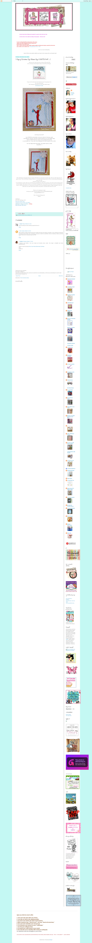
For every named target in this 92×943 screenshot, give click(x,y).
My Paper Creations (71, 294)
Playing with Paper (70, 470)
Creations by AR (70, 460)
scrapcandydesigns (71, 508)
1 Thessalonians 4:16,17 (33, 46)
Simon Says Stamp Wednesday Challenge (36, 246)
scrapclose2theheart (71, 468)
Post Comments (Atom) (24, 277)
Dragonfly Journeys (71, 343)
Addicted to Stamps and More (21, 203)
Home (39, 275)
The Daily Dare (68, 715)
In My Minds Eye (70, 302)
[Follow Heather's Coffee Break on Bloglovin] (72, 77)
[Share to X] (21, 213)
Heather (21, 241)
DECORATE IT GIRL (39, 85)
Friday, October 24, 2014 (26, 223)
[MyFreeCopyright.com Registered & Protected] (70, 650)
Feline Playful (68, 714)
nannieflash (69, 335)
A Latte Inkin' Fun (70, 480)
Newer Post (18, 275)
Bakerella (69, 533)
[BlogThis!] (20, 213)
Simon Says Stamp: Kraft (20, 201)
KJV (39, 46)
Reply (20, 227)
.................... (69, 425)
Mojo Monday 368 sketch (20, 205)
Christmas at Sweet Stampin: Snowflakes (22, 202)
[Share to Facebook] (22, 213)
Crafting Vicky (70, 347)
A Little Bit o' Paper (71, 286)
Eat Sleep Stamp (70, 387)
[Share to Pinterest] (24, 213)
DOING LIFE (69, 310)
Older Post (61, 275)
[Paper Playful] (71, 271)
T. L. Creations (70, 389)
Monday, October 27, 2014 (28, 241)
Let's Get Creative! (70, 497)
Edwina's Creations (71, 327)
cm (20, 230)
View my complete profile (72, 93)
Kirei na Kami (69, 516)
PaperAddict (69, 478)
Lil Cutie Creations (70, 364)
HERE (67, 639)
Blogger (51, 939)
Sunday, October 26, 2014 (26, 230)
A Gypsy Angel (70, 345)
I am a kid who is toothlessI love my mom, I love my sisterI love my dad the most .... (70, 601)
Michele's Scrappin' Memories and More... (71, 416)
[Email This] (18, 213)
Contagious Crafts (70, 372)
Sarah (21, 223)
